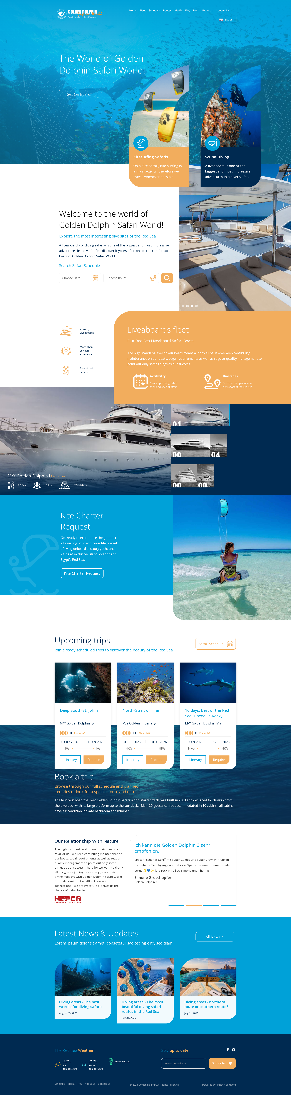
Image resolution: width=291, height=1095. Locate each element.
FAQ (187, 10)
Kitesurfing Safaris (150, 157)
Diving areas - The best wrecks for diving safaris (80, 1004)
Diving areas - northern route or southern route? (206, 1004)
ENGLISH (229, 19)
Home (133, 10)
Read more (58, 476)
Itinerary (70, 760)
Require (94, 760)
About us (207, 10)
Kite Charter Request (82, 573)
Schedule (154, 10)
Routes (167, 10)
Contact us (223, 10)
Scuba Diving (217, 157)
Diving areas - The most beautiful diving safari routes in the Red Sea (142, 1006)
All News (213, 936)
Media (178, 10)
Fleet (143, 10)
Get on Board (78, 94)
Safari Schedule (211, 643)
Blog (195, 10)
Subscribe (219, 1063)
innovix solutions (226, 1084)
